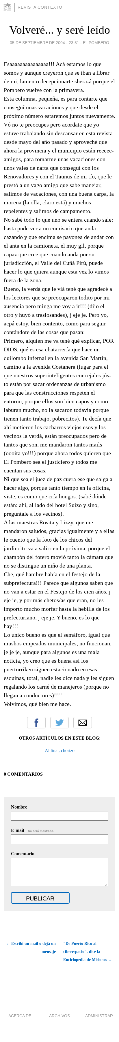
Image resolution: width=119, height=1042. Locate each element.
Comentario (22, 853)
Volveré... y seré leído (59, 29)
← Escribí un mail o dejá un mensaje (31, 947)
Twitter (59, 722)
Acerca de (19, 1015)
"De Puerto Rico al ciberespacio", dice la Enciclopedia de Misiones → (87, 951)
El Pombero (96, 42)
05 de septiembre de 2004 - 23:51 (44, 42)
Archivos (59, 1015)
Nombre (19, 806)
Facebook (36, 722)
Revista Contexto (40, 7)
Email (82, 722)
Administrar (99, 1015)
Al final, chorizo (60, 750)
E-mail (32, 830)
